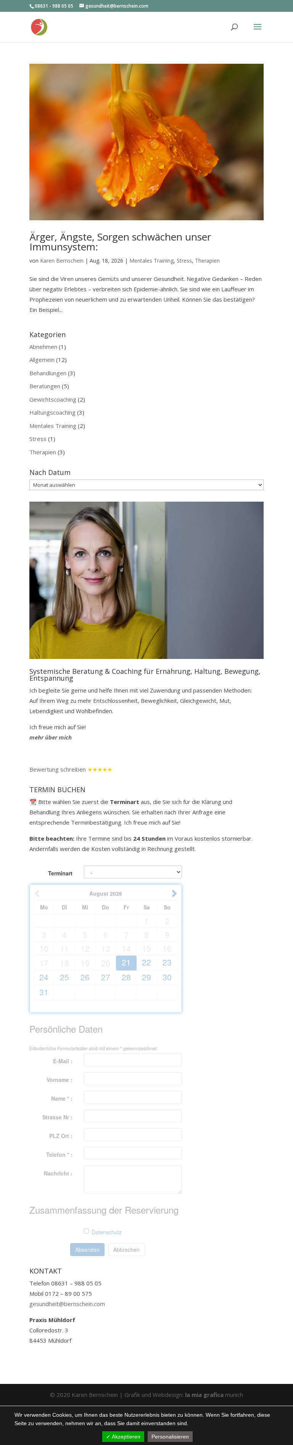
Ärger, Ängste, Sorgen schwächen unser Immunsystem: (120, 241)
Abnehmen (43, 346)
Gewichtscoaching (52, 399)
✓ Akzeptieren (123, 1437)
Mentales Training (151, 260)
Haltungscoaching (52, 412)
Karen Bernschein (62, 260)
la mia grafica (205, 1394)
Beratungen (44, 386)
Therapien (207, 260)
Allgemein (42, 359)
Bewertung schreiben (57, 769)
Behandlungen (47, 373)
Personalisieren (170, 1437)
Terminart (60, 873)
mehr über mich (50, 737)
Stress (184, 260)
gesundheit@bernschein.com (67, 1304)
